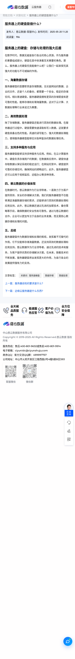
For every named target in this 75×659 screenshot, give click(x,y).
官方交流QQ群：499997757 (30, 354)
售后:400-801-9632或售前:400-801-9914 (38, 346)
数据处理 (63, 275)
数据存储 (49, 275)
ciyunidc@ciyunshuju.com (31, 350)
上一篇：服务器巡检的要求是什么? (24, 283)
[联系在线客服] (67, 641)
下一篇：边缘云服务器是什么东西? (24, 290)
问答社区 (21, 15)
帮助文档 (8, 15)
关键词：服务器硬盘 (30, 275)
